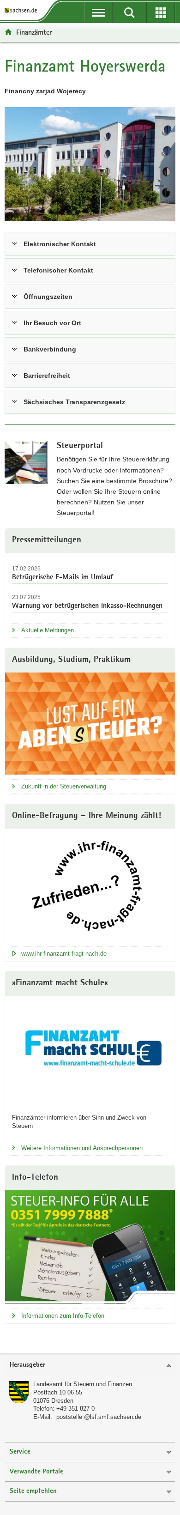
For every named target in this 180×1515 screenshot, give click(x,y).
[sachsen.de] (22, 10)
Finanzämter (34, 32)
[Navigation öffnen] (98, 12)
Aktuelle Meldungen (47, 630)
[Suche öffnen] (129, 12)
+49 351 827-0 (75, 1408)
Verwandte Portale (36, 1471)
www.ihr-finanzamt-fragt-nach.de (64, 953)
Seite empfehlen (33, 1491)
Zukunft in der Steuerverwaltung (63, 786)
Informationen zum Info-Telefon (62, 1315)
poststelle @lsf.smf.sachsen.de (98, 1416)
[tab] (90, 1366)
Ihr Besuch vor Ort (52, 323)
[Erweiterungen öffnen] (160, 12)
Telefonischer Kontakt (58, 270)
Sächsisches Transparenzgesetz (74, 402)
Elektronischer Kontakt (60, 244)
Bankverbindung (50, 349)
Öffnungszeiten (48, 296)
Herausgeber (27, 1365)
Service (20, 1451)
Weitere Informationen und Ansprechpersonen (82, 1148)
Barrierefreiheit (47, 375)
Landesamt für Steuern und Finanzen (82, 1384)
